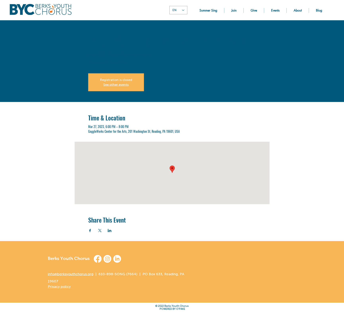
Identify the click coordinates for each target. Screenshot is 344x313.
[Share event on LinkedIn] (109, 230)
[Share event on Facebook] (90, 230)
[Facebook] (98, 259)
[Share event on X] (100, 230)
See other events (116, 84)
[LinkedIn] (117, 259)
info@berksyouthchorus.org (70, 274)
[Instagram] (107, 259)
